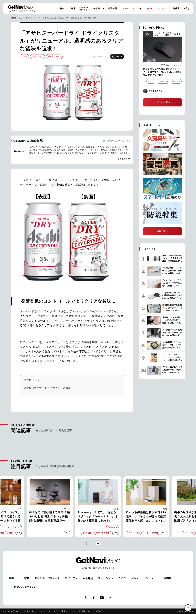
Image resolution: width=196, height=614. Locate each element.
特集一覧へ (162, 231)
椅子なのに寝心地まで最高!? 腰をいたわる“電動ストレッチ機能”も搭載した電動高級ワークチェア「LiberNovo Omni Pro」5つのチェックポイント (49, 517)
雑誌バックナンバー (25, 587)
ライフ (140, 8)
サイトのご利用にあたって (13, 611)
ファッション (127, 8)
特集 (62, 8)
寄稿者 (176, 8)
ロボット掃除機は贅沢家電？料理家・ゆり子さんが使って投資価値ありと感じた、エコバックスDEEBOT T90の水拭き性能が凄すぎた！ (146, 517)
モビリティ (99, 8)
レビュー (148, 34)
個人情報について (33, 611)
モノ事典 (176, 34)
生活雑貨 (112, 8)
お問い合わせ (101, 611)
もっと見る (124, 158)
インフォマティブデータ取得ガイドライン (59, 611)
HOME (13, 18)
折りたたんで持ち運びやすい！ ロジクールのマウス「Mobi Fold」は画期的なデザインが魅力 (162, 71)
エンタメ (161, 8)
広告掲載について (85, 611)
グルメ (150, 8)
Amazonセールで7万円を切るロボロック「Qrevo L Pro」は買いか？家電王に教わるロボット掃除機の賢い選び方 (97, 517)
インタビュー (157, 34)
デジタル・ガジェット (84, 8)
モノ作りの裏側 (167, 34)
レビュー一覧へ (162, 102)
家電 (73, 8)
